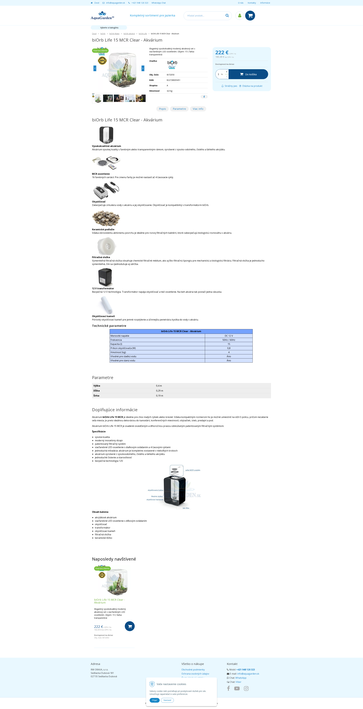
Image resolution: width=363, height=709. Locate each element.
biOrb (103, 33)
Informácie (265, 2)
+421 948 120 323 (140, 2)
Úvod (96, 2)
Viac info (198, 108)
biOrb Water (114, 33)
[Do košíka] (130, 626)
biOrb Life (143, 33)
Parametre (179, 108)
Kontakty (252, 2)
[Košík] (251, 16)
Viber (238, 681)
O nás (240, 2)
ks (222, 74)
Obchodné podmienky (193, 669)
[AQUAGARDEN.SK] (247, 688)
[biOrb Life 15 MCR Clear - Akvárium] (119, 68)
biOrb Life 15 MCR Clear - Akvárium (109, 601)
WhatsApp (240, 677)
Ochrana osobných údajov (195, 673)
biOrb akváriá (129, 33)
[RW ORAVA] (229, 688)
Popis (162, 108)
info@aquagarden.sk (115, 2)
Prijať (154, 700)
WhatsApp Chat (159, 2)
